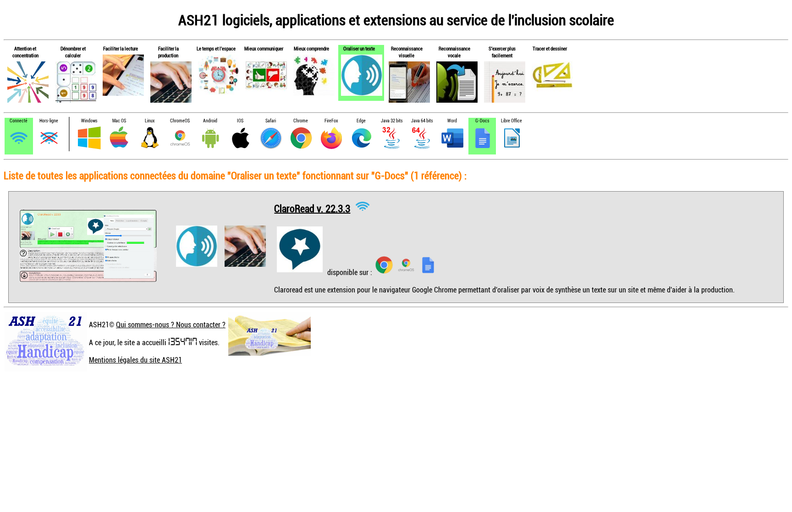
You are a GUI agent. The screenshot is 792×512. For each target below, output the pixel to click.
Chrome (300, 121)
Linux (149, 121)
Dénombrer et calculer (73, 52)
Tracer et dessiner (550, 48)
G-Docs (482, 121)
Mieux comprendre (311, 48)
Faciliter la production (168, 52)
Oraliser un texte (359, 48)
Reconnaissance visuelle (407, 52)
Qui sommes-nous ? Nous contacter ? (171, 324)
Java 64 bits (422, 121)
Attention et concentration (25, 52)
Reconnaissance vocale (454, 52)
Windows (89, 121)
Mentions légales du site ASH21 (135, 360)
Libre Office (511, 121)
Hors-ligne (48, 121)
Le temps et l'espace (216, 48)
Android (210, 121)
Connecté (19, 121)
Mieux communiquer (263, 48)
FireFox (331, 121)
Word (452, 121)
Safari (270, 121)
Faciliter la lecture (120, 48)
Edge (361, 121)
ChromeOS (180, 121)
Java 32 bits (391, 121)
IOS (240, 121)
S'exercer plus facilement (502, 52)
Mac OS (119, 121)
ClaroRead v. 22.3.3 (312, 208)
